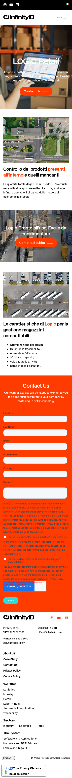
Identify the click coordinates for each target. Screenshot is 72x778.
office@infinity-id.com (50, 632)
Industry (8, 694)
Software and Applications (20, 738)
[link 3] (67, 4)
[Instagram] (5, 5)
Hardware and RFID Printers (20, 743)
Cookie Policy (11, 676)
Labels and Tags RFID (16, 748)
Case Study (10, 659)
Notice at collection (16, 773)
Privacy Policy (12, 670)
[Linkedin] (17, 5)
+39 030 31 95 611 (47, 628)
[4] (6, 772)
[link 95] (52, 617)
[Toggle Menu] (61, 18)
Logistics (9, 689)
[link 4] (18, 17)
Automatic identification (18, 708)
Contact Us (10, 665)
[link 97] (66, 617)
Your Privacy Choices (27, 768)
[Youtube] (11, 5)
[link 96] (59, 617)
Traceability (10, 713)
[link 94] (18, 617)
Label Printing (12, 703)
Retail (7, 699)
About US (9, 653)
